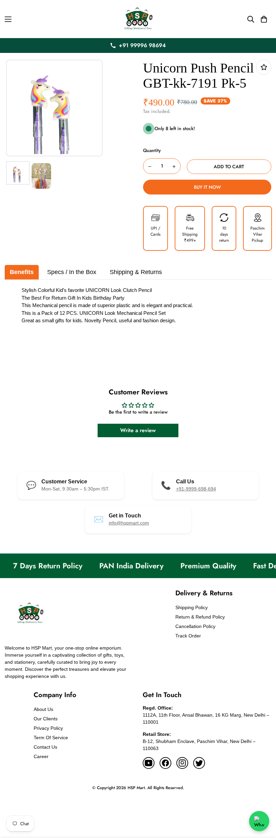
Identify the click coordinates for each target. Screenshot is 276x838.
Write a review (138, 430)
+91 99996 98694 (142, 45)
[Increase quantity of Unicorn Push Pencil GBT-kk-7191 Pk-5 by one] (174, 166)
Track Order (188, 635)
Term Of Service (51, 737)
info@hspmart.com (129, 523)
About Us (43, 709)
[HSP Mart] (138, 19)
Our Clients (46, 718)
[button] (263, 19)
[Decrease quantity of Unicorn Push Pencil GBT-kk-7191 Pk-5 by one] (149, 166)
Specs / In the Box (71, 272)
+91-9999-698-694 (196, 488)
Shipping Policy (191, 607)
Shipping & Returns (136, 272)
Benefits (22, 272)
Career (41, 756)
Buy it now (207, 187)
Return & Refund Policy (200, 617)
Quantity (152, 150)
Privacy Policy (48, 728)
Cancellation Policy (195, 626)
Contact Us (45, 747)
